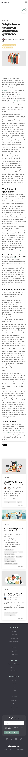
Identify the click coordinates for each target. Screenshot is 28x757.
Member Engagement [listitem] (10, 615)
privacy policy (16, 727)
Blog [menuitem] (14, 687)
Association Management (9, 45)
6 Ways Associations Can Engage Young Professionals (14, 594)
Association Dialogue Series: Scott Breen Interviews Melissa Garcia (13, 530)
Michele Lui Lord (7, 90)
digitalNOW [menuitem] (14, 651)
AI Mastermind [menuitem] (14, 638)
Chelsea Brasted (11, 487)
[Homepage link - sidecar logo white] (14, 746)
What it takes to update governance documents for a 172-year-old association (13, 482)
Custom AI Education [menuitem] (14, 664)
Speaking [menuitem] (14, 671)
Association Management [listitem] (11, 551)
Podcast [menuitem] (14, 680)
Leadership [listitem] (19, 556)
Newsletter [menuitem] (14, 684)
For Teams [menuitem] (14, 634)
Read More (21, 505)
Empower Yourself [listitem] (9, 549)
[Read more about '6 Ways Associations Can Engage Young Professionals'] (14, 578)
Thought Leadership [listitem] (9, 559)
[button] (26, 1)
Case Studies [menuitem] (14, 707)
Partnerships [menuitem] (14, 667)
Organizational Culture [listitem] (10, 561)
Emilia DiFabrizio (9, 534)
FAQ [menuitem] (14, 710)
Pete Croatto (8, 39)
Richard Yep (14, 101)
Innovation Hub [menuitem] (14, 654)
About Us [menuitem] (14, 700)
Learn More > (15, 258)
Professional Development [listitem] (11, 563)
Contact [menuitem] (14, 703)
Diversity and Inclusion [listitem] (10, 502)
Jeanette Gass (11, 598)
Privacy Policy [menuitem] (7, 749)
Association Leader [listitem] (9, 554)
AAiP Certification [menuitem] (14, 641)
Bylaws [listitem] (19, 502)
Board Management (8, 47)
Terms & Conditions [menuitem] (18, 749)
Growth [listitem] (21, 551)
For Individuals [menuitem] (14, 631)
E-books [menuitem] (14, 690)
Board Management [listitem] (9, 556)
